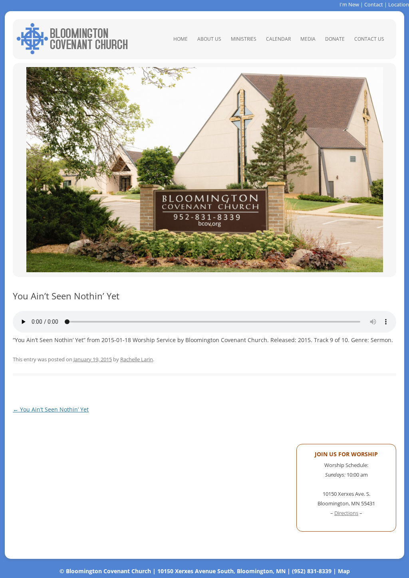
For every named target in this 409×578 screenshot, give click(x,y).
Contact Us (369, 39)
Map (344, 571)
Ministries (243, 39)
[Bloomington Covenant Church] (72, 52)
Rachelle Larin (136, 359)
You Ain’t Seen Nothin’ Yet (51, 409)
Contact (373, 4)
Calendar (278, 39)
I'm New (349, 4)
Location (398, 4)
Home (180, 39)
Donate (335, 39)
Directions (346, 513)
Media (308, 39)
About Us (209, 39)
